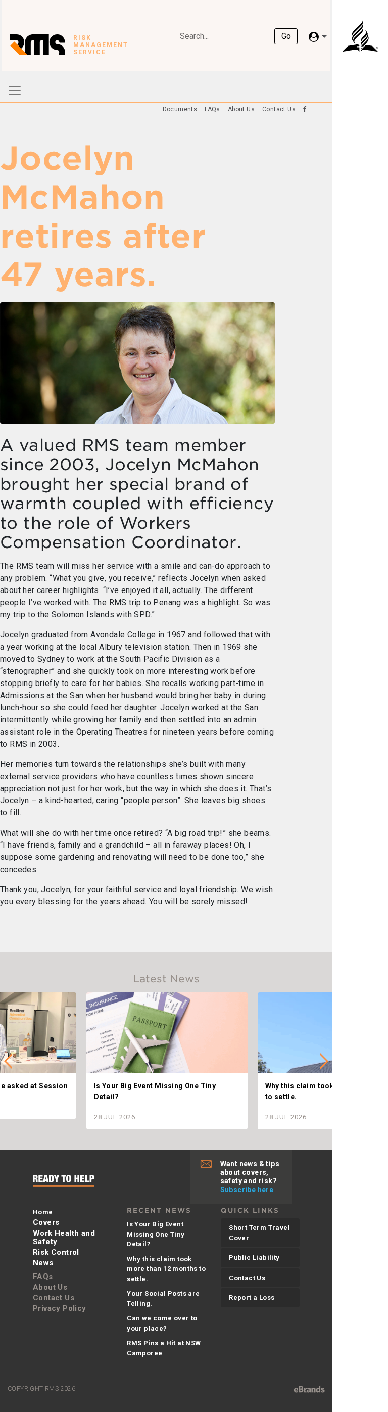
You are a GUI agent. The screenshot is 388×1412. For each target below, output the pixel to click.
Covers (46, 1222)
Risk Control (56, 1252)
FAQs (212, 109)
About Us (241, 109)
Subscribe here (247, 1190)
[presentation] (8, 1061)
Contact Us (279, 109)
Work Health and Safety (64, 1237)
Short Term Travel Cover (259, 1233)
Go (286, 36)
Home (43, 1212)
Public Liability (254, 1257)
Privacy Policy (59, 1308)
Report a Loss (251, 1297)
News (43, 1262)
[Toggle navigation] (14, 90)
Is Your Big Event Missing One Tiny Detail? (155, 1234)
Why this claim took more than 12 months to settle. (166, 1269)
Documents (180, 109)
